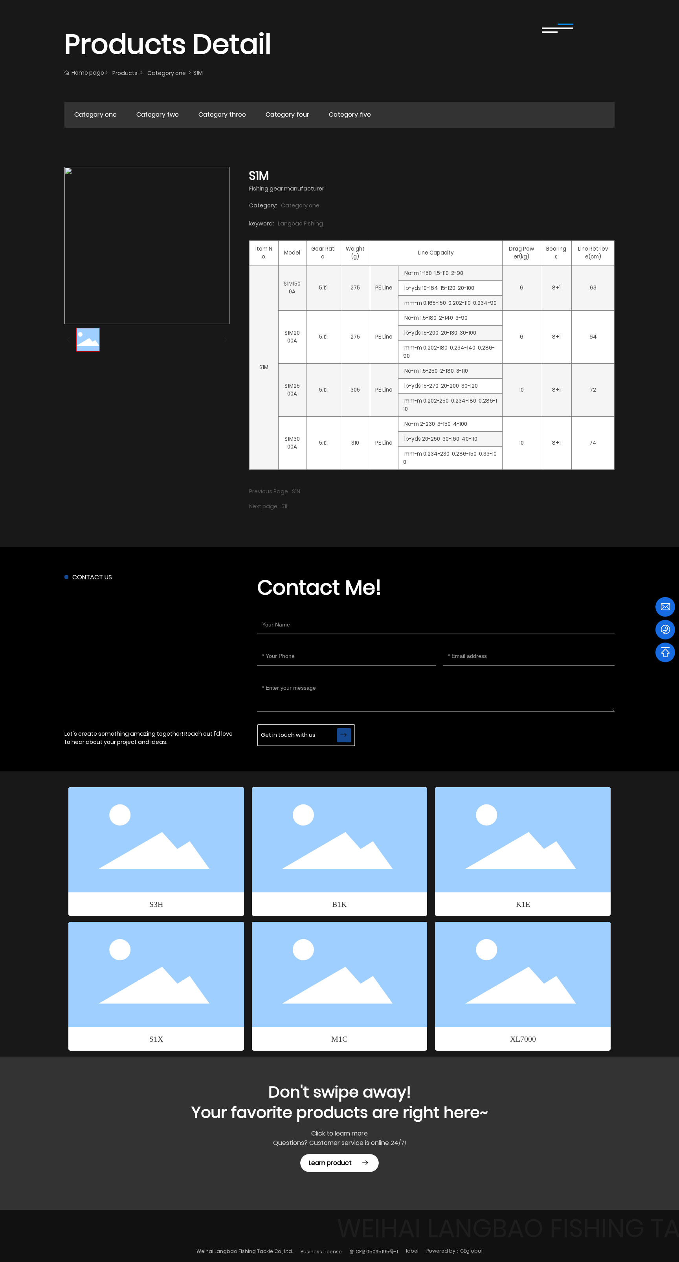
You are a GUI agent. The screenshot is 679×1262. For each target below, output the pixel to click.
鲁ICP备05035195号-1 (374, 1251)
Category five (350, 114)
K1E (523, 904)
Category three (222, 114)
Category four (287, 114)
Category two (157, 114)
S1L (284, 506)
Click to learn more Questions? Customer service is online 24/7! (339, 1138)
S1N (296, 491)
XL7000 (523, 1039)
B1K (339, 904)
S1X (156, 1039)
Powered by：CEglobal (454, 1250)
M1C (339, 1039)
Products (125, 73)
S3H (156, 904)
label (412, 1250)
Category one (166, 73)
